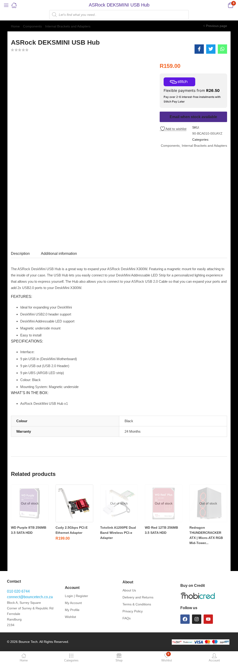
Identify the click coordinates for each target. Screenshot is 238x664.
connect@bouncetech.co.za (30, 597)
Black (129, 421)
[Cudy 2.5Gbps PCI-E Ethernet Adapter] (74, 503)
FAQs (126, 618)
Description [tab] (20, 254)
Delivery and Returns (137, 597)
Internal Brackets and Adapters (67, 26)
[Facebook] (185, 619)
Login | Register (76, 596)
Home (15, 26)
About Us (129, 590)
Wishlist (70, 617)
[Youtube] (208, 619)
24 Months (133, 431)
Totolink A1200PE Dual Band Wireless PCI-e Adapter (118, 533)
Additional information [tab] (59, 254)
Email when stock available (193, 117)
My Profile (72, 610)
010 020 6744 (18, 591)
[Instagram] (196, 619)
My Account (73, 603)
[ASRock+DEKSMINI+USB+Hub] (210, 49)
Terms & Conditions (136, 604)
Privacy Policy (132, 611)
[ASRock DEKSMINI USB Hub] (199, 49)
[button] (224, 5)
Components (32, 26)
